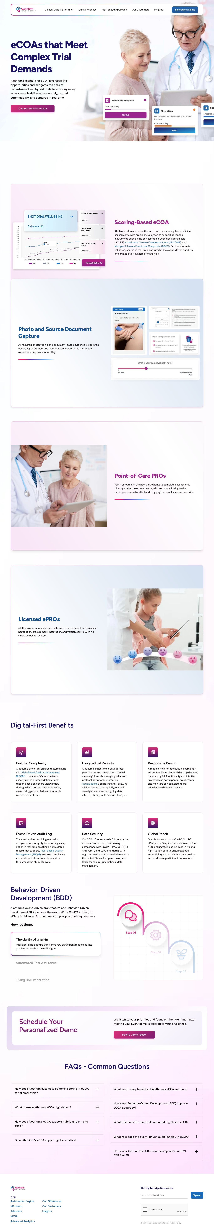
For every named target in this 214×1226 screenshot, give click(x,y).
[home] (26, 9)
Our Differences (87, 9)
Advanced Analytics (23, 1221)
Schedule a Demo (185, 9)
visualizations (90, 783)
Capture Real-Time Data (32, 108)
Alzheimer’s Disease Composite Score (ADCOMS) (153, 242)
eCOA (14, 1216)
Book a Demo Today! (134, 1034)
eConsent (16, 1206)
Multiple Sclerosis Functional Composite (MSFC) (142, 246)
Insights (158, 9)
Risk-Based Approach (114, 9)
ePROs (135, 484)
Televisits (16, 1211)
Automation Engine (22, 1201)
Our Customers (140, 9)
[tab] (56, 944)
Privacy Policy (175, 1223)
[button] (59, 10)
